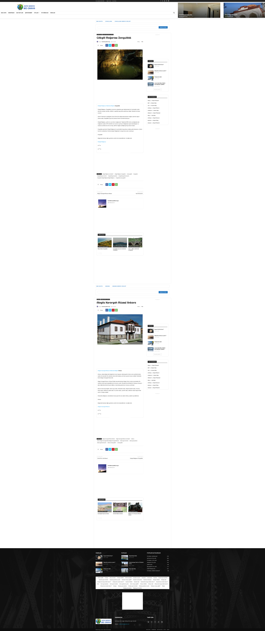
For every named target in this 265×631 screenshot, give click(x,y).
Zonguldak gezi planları (112, 175)
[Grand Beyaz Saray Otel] (199, 16)
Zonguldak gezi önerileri (102, 175)
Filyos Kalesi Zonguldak (102, 248)
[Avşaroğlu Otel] (124, 570)
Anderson (150, 110)
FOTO (165, 629)
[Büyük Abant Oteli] (124, 557)
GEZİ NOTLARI (159, 629)
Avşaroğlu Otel (132, 568)
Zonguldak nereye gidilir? (121, 177)
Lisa (148, 105)
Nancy (149, 100)
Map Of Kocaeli (155, 100)
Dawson (149, 123)
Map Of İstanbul (156, 113)
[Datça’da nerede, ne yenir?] (151, 72)
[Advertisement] (78, 7)
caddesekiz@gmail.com (124, 624)
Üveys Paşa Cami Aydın (231, 14)
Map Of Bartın (156, 108)
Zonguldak (135, 173)
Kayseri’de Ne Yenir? (159, 64)
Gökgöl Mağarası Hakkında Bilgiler (106, 105)
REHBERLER (154, 629)
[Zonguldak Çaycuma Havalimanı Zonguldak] (120, 242)
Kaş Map (153, 115)
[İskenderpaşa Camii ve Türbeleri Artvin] (124, 564)
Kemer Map (156, 110)
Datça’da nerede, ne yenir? (160, 70)
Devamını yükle (157, 89)
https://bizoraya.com (111, 202)
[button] (174, 12)
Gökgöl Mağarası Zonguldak (120, 173)
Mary (149, 115)
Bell (148, 103)
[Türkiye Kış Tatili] (151, 78)
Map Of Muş (155, 120)
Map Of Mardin (156, 123)
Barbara (149, 120)
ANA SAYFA (148, 629)
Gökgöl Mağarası (102, 141)
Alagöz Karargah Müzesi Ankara (104, 193)
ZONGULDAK (108, 21)
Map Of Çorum (156, 118)
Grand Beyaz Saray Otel (185, 14)
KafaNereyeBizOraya (183, 16)
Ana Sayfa (99, 21)
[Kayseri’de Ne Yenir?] (151, 66)
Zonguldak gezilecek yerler (124, 175)
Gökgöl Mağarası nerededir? (108, 173)
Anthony (149, 108)
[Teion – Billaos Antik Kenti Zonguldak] (135, 242)
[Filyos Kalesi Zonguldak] (105, 242)
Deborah (149, 113)
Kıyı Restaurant (139, 193)
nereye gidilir (129, 173)
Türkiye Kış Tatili (158, 77)
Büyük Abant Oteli (133, 555)
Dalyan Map (153, 103)
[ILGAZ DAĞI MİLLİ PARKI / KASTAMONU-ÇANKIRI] (151, 85)
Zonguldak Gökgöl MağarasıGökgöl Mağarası (105, 177)
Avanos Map (154, 105)
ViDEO (168, 629)
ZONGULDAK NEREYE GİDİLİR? (123, 21)
